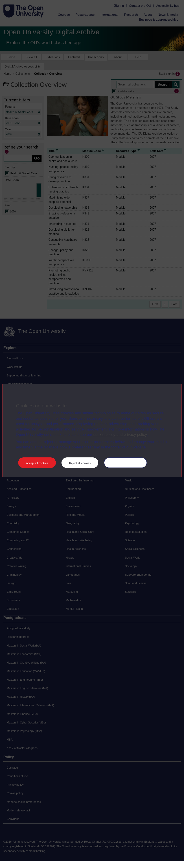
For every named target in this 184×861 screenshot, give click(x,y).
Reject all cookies (80, 463)
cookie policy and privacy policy (120, 435)
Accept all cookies (37, 463)
